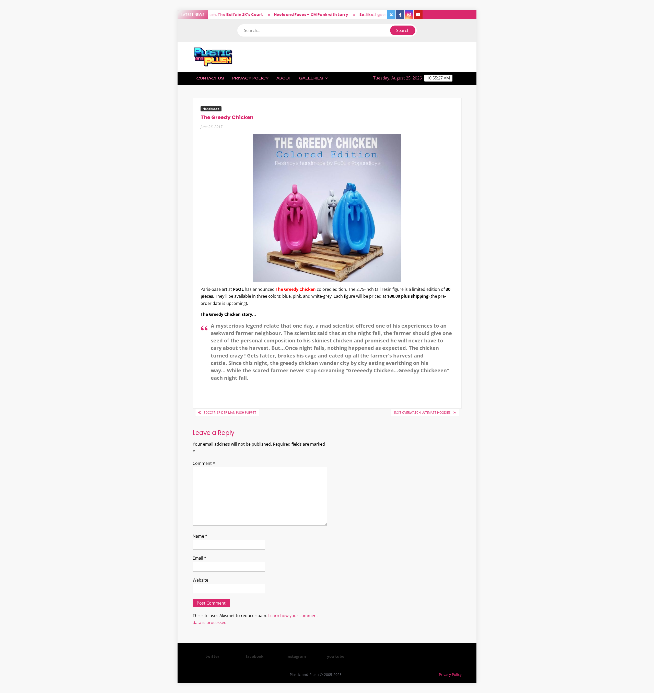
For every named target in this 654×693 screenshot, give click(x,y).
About (283, 78)
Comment (204, 463)
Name (200, 536)
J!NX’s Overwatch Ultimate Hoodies (422, 412)
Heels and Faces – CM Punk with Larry (298, 14)
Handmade (211, 109)
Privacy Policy (250, 78)
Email (199, 558)
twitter (212, 656)
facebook (254, 656)
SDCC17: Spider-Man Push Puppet (230, 412)
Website (200, 580)
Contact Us (210, 78)
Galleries (311, 78)
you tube (335, 656)
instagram (296, 656)
